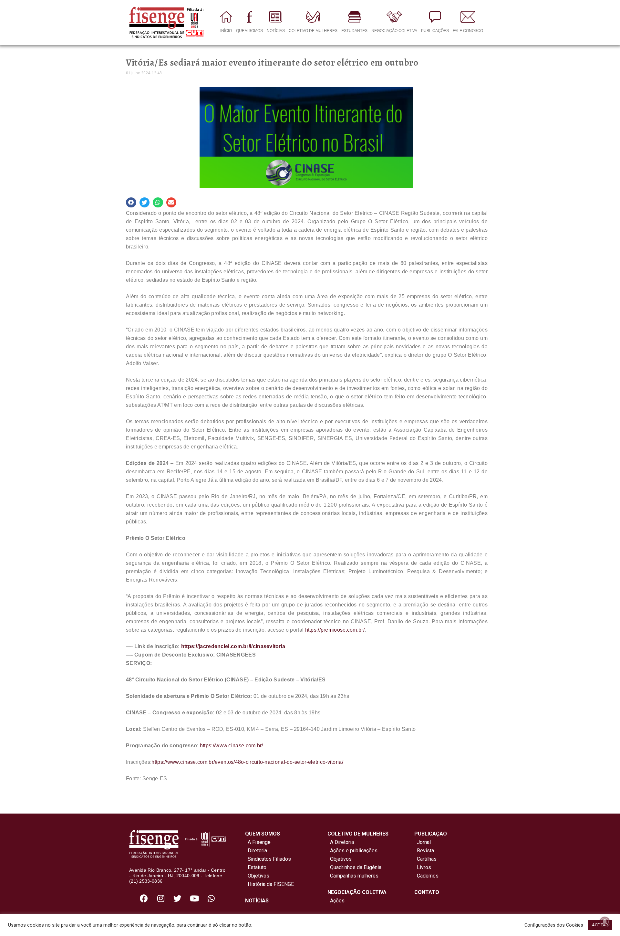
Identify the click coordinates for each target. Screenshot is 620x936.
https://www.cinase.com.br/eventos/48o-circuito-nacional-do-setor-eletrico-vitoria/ (247, 762)
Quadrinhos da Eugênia (354, 867)
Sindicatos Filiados (268, 859)
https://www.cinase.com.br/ (231, 745)
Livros (424, 867)
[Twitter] (178, 898)
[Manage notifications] (605, 922)
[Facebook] (144, 898)
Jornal (424, 842)
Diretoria (256, 850)
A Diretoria (340, 842)
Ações (336, 901)
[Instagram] (161, 898)
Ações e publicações (352, 850)
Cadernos (428, 876)
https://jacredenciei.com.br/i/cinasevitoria (233, 646)
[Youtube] (194, 898)
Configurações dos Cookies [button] (553, 925)
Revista (425, 850)
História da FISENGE (269, 884)
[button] (131, 202)
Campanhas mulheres (352, 876)
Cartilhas (427, 859)
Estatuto (255, 867)
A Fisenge (258, 842)
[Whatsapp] (211, 898)
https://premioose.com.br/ (335, 630)
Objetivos (257, 876)
